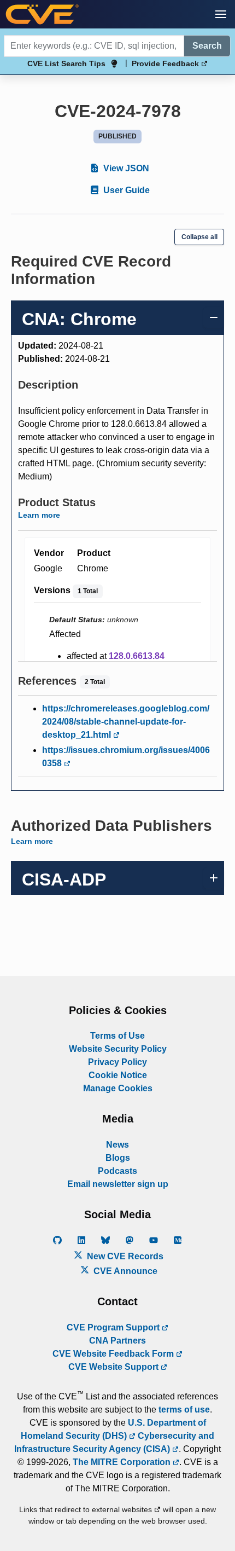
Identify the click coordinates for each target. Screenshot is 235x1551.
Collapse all (199, 237)
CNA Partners (117, 1340)
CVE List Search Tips (66, 63)
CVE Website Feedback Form (114, 1353)
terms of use (184, 1409)
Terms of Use (117, 1035)
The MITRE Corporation (123, 1462)
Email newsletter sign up (117, 1184)
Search (207, 45)
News (117, 1144)
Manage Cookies (117, 1088)
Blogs (117, 1157)
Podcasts (117, 1171)
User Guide (125, 190)
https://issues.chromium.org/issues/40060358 (126, 756)
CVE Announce (124, 1271)
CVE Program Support (114, 1327)
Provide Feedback (166, 63)
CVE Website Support (114, 1366)
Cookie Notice (118, 1075)
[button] (221, 14)
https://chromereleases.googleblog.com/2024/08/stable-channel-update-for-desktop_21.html (125, 721)
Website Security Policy (118, 1049)
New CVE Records (124, 1256)
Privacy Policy (117, 1062)
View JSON (125, 168)
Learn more (39, 515)
